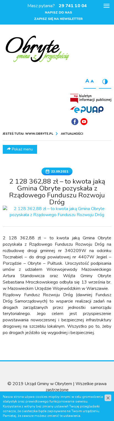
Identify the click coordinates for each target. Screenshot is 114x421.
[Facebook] (74, 121)
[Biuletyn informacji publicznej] (90, 98)
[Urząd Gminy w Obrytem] (37, 49)
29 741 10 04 (73, 6)
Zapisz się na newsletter (58, 19)
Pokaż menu (22, 149)
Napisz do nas (58, 12)
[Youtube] (84, 121)
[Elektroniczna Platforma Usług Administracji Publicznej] (86, 109)
